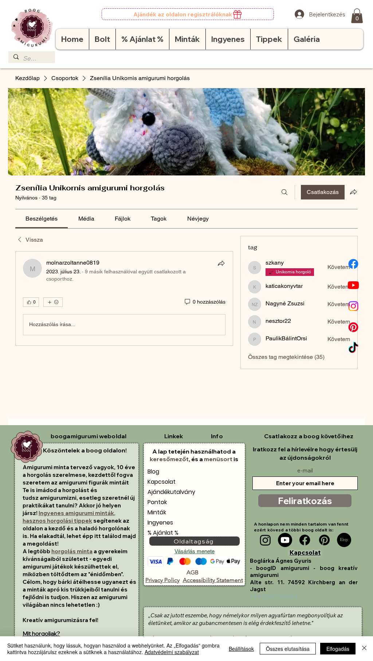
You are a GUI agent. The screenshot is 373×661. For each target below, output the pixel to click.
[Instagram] (353, 306)
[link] (41, 218)
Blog (153, 471)
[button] (357, 15)
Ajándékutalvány (171, 492)
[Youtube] (353, 285)
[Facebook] (353, 263)
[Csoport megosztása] (353, 191)
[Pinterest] (353, 327)
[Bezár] (364, 648)
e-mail (305, 470)
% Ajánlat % (163, 533)
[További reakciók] (53, 302)
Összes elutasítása (288, 648)
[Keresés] (284, 192)
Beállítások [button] (241, 648)
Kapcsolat (162, 482)
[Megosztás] (221, 263)
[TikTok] (353, 348)
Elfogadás (337, 648)
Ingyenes (160, 522)
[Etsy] (344, 540)
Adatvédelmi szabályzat (172, 652)
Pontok (157, 502)
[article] (124, 298)
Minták (157, 512)
